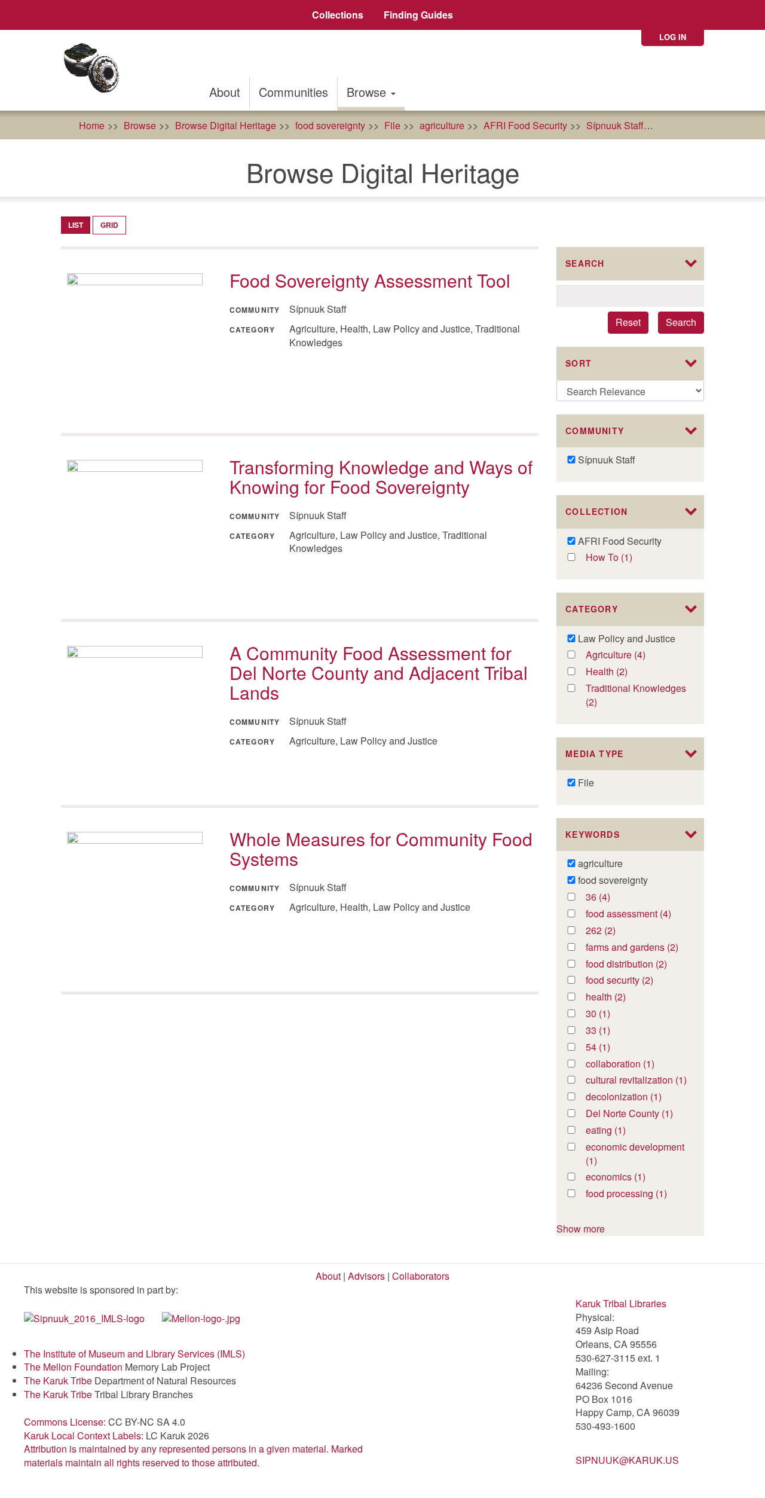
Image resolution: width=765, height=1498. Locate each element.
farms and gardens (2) (636, 947)
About (224, 91)
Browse (368, 91)
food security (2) (636, 980)
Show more (580, 1228)
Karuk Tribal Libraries (621, 1303)
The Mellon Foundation (73, 1367)
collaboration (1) (636, 1064)
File (392, 125)
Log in (672, 36)
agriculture (442, 125)
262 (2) (613, 931)
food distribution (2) (636, 964)
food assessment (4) (636, 914)
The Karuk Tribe (58, 1380)
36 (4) (610, 897)
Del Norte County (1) (636, 1114)
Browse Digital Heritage (225, 125)
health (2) (619, 997)
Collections (337, 15)
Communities (293, 91)
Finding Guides (418, 15)
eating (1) (619, 1130)
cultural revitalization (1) (636, 1080)
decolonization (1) (636, 1097)
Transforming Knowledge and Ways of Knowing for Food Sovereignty (381, 476)
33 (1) (610, 1031)
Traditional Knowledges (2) (636, 695)
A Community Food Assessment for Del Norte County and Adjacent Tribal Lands (379, 672)
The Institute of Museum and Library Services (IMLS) (134, 1353)
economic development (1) (635, 1154)
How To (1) (621, 558)
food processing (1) (636, 1194)
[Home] (95, 70)
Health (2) (621, 672)
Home (92, 125)
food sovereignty (330, 125)
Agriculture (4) (636, 655)
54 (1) (610, 1047)
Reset (628, 322)
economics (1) (636, 1177)
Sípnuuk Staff (615, 125)
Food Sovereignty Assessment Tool (370, 280)
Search (681, 322)
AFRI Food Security (525, 125)
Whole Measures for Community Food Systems (381, 848)
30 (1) (610, 1014)
